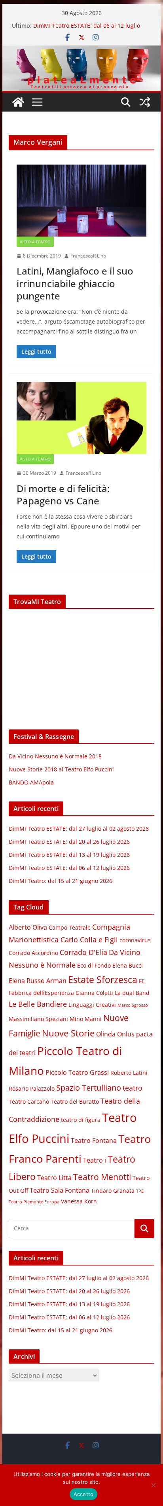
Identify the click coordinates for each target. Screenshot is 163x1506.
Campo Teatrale (70, 927)
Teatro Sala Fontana (59, 1190)
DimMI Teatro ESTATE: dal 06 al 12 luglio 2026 (69, 867)
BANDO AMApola (31, 782)
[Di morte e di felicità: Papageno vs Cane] (81, 418)
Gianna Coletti (94, 992)
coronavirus (135, 940)
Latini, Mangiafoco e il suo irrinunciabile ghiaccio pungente (75, 283)
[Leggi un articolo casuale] (144, 102)
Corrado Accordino (33, 953)
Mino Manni (86, 1019)
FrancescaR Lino (88, 255)
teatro (132, 1088)
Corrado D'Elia (83, 952)
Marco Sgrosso (133, 1005)
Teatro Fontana (94, 1140)
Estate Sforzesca (102, 979)
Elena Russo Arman (37, 980)
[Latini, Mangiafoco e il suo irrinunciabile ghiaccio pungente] (81, 201)
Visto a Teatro (35, 241)
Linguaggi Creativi (92, 1004)
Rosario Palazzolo (32, 1088)
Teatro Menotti (102, 1176)
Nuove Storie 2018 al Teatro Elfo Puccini (61, 769)
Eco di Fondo (94, 965)
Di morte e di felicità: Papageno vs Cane (63, 494)
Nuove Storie (68, 1033)
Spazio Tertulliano (88, 1087)
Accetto (84, 1494)
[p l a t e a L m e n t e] (81, 51)
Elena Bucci (127, 965)
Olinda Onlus (115, 1034)
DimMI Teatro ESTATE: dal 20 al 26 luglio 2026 (69, 841)
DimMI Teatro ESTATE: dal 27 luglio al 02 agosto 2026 (79, 828)
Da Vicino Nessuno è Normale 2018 (55, 756)
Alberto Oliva (28, 927)
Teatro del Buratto (75, 1101)
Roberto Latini (129, 1072)
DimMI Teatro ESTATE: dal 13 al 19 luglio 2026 (69, 854)
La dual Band (132, 992)
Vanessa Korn (79, 1201)
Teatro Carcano (29, 1101)
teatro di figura (80, 1119)
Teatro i (94, 1160)
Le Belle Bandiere (38, 1004)
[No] (153, 1485)
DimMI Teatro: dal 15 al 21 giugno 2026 (60, 881)
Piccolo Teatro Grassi (77, 1072)
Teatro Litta (54, 1177)
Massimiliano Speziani (38, 1019)
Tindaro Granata (113, 1190)
